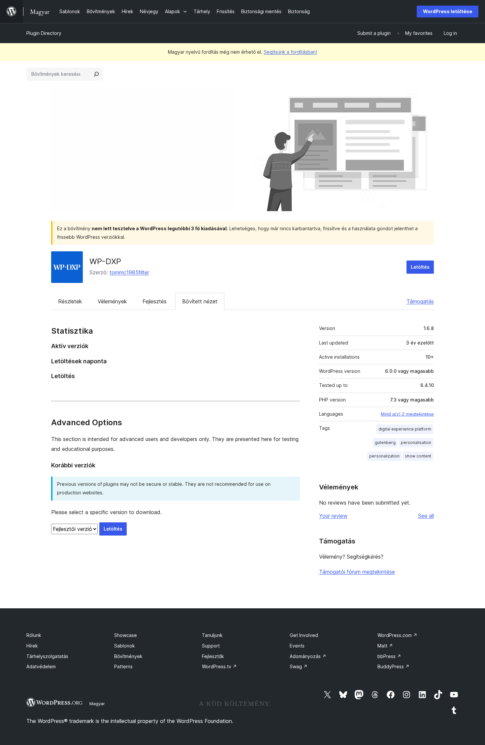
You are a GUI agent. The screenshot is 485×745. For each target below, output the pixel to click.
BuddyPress (393, 666)
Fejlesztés (155, 301)
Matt (385, 645)
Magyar (97, 703)
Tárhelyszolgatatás (47, 656)
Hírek (32, 645)
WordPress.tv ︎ (219, 666)
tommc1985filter (129, 272)
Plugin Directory (43, 33)
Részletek (70, 301)
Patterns (123, 666)
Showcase (125, 635)
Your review (333, 515)
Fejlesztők (213, 656)
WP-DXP (105, 261)
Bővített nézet (199, 301)
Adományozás (308, 656)
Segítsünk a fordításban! (290, 52)
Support (211, 645)
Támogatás (420, 301)
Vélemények (112, 301)
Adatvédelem (41, 666)
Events (297, 645)
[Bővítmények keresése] (96, 74)
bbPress (389, 656)
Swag (298, 666)
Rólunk (33, 635)
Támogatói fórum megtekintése (357, 571)
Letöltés (420, 267)
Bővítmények (128, 656)
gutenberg (385, 442)
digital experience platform (404, 429)
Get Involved (304, 635)
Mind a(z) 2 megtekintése (407, 414)
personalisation (416, 442)
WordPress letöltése (447, 11)
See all (426, 515)
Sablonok (124, 645)
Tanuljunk (212, 635)
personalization (384, 456)
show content (418, 456)
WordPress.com (397, 635)
